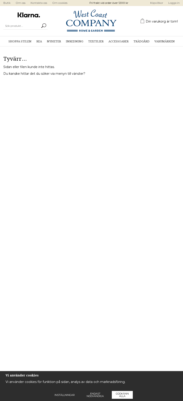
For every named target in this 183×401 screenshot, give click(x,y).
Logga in (174, 2)
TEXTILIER (96, 41)
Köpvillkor (156, 2)
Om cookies (59, 2)
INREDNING (74, 41)
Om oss (20, 2)
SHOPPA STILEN (19, 41)
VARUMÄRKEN (164, 41)
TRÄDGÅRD (141, 41)
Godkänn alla (122, 395)
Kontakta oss (39, 2)
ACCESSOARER (118, 41)
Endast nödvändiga (95, 395)
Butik (6, 2)
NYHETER (54, 41)
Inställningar (64, 395)
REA (39, 41)
